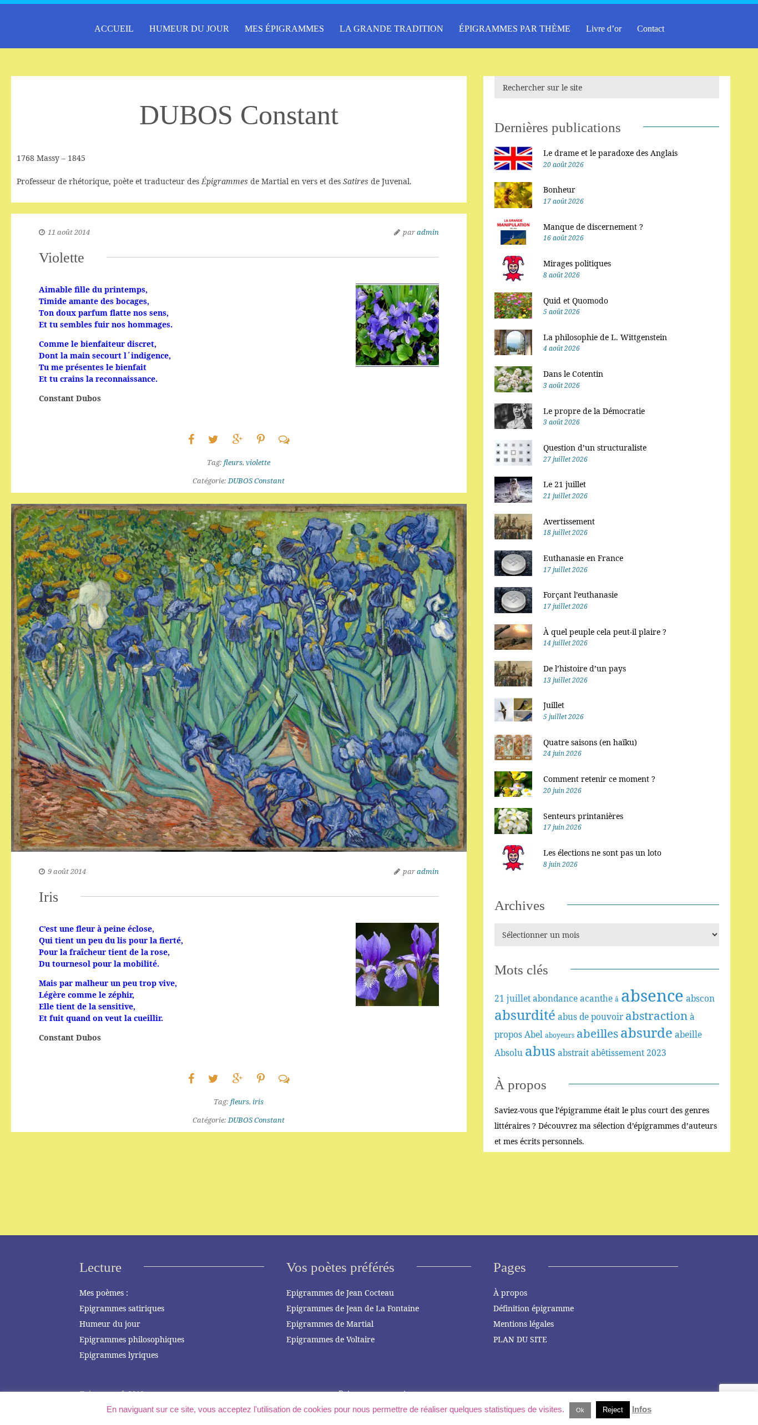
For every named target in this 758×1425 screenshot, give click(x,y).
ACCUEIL (114, 28)
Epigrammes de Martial (329, 1323)
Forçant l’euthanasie (580, 594)
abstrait (573, 1053)
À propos (510, 1292)
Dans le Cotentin (573, 373)
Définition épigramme (533, 1308)
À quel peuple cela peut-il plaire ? (604, 631)
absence (652, 995)
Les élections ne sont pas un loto (602, 852)
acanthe (596, 998)
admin (428, 232)
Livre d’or (603, 28)
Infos (641, 1409)
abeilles (597, 1033)
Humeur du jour (109, 1323)
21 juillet (512, 998)
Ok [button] (580, 1410)
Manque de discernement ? (593, 226)
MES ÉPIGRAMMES (284, 28)
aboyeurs (559, 1035)
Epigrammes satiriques (121, 1308)
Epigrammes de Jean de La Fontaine (352, 1308)
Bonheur (559, 189)
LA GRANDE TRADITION (391, 28)
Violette (61, 258)
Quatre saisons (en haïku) (590, 742)
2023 (656, 1053)
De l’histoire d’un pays (584, 668)
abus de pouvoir (590, 1016)
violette (258, 462)
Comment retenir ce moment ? (599, 779)
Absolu (508, 1053)
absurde (646, 1032)
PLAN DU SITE (520, 1339)
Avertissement (569, 521)
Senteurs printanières (583, 816)
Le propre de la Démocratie (594, 411)
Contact (650, 28)
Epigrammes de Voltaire (330, 1339)
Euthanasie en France (583, 558)
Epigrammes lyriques (118, 1355)
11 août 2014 (69, 232)
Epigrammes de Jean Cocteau (340, 1292)
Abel (533, 1034)
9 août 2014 (67, 871)
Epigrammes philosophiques (131, 1339)
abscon (700, 998)
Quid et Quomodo (575, 300)
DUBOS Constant (256, 481)
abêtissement (617, 1053)
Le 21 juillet (564, 484)
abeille (688, 1034)
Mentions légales (523, 1323)
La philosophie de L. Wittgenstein (605, 337)
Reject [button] (613, 1410)
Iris (48, 897)
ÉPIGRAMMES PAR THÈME (514, 28)
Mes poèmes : (103, 1292)
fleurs (233, 462)
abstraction (656, 1015)
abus (540, 1051)
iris (258, 1101)
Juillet (553, 705)
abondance (555, 998)
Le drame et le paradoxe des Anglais (610, 153)
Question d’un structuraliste (594, 447)
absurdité (524, 1014)
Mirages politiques (577, 263)
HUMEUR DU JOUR (189, 28)
